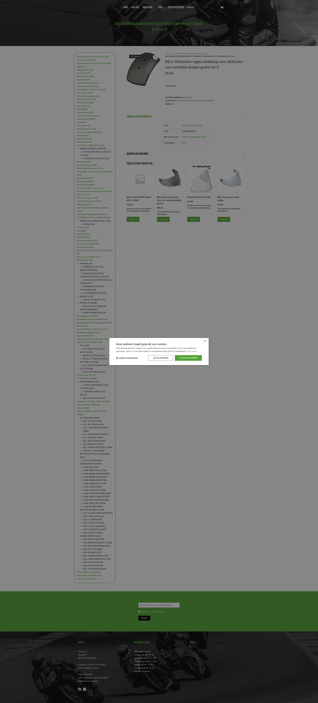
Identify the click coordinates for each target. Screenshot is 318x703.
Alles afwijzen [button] (160, 358)
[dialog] (159, 351)
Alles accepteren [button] (188, 358)
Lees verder (192, 351)
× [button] (205, 341)
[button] (127, 358)
